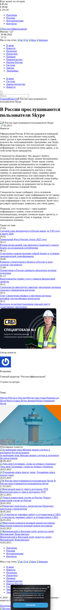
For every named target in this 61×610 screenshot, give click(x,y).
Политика (11, 51)
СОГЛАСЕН (30, 605)
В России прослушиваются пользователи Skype (28, 482)
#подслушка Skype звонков (21, 400)
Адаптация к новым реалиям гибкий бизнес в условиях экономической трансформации (29, 255)
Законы (10, 68)
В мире (10, 45)
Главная (4, 99)
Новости (10, 48)
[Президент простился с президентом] (21, 506)
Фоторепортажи (14, 20)
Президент (12, 54)
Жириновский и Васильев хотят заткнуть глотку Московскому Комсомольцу (26, 538)
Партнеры (11, 15)
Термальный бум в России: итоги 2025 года (23, 239)
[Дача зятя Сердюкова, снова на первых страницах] (28, 463)
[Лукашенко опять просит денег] (18, 472)
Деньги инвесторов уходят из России (25, 499)
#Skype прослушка (36, 398)
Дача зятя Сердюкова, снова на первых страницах (26, 466)
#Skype (4, 398)
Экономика (12, 70)
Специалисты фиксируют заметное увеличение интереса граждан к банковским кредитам (30, 288)
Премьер (10, 56)
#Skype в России (17, 398)
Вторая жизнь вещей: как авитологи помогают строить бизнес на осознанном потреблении (29, 246)
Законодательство (15, 84)
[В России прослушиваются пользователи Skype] (26, 480)
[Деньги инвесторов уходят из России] (21, 497)
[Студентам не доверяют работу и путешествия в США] (30, 514)
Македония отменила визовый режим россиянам (26, 525)
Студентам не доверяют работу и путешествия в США (29, 517)
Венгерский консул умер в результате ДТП (23, 492)
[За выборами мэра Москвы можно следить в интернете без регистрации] (30, 452)
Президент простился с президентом (27, 507)
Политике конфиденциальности (32, 593)
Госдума (10, 65)
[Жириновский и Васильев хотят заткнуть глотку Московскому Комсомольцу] (30, 534)
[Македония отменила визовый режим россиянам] (27, 523)
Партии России (14, 62)
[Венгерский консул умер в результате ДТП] (24, 489)
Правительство (14, 59)
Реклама (10, 18)
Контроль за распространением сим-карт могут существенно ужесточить (25, 305)
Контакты (11, 23)
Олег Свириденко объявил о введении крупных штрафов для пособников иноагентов (25, 297)
